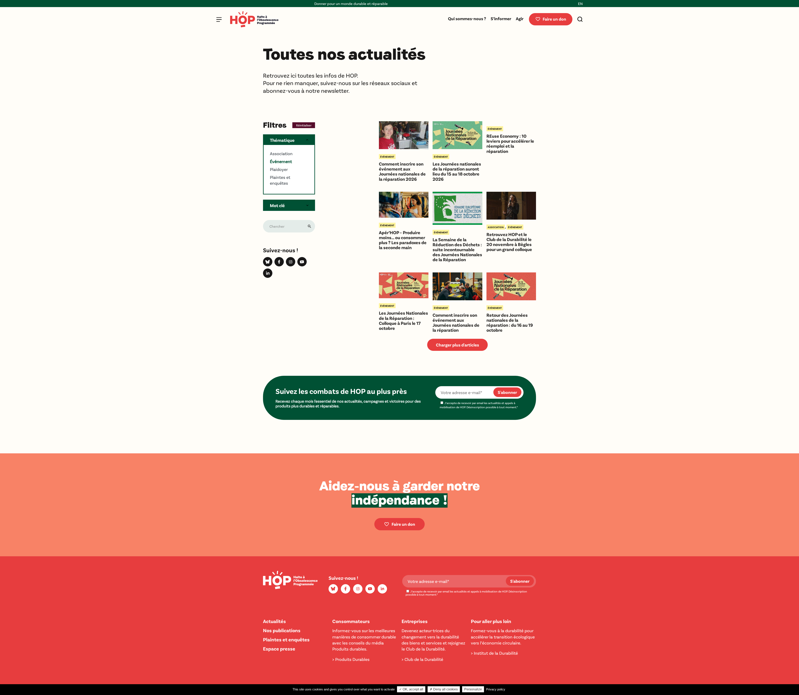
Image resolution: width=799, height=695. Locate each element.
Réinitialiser (303, 125)
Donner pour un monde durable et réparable (299, 3)
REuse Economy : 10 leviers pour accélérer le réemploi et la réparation (510, 143)
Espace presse (279, 649)
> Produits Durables (351, 659)
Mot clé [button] (277, 205)
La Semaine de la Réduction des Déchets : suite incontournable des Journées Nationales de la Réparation (457, 249)
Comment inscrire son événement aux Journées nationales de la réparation (456, 322)
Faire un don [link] (403, 524)
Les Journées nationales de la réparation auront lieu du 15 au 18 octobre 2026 (457, 171)
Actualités (274, 621)
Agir (520, 18)
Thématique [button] (282, 140)
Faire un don (554, 18)
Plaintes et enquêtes (286, 639)
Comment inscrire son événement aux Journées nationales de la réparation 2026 (402, 171)
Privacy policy (495, 689)
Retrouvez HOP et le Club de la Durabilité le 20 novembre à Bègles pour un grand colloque (509, 242)
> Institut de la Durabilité (494, 652)
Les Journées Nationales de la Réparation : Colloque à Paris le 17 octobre (403, 320)
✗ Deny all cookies (444, 689)
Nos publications (281, 630)
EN (580, 3)
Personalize (473, 689)
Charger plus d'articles (457, 344)
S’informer (501, 18)
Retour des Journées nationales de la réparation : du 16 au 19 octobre (509, 322)
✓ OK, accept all (411, 689)
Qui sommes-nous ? (467, 18)
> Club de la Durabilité (422, 659)
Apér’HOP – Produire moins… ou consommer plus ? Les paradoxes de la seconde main (403, 240)
